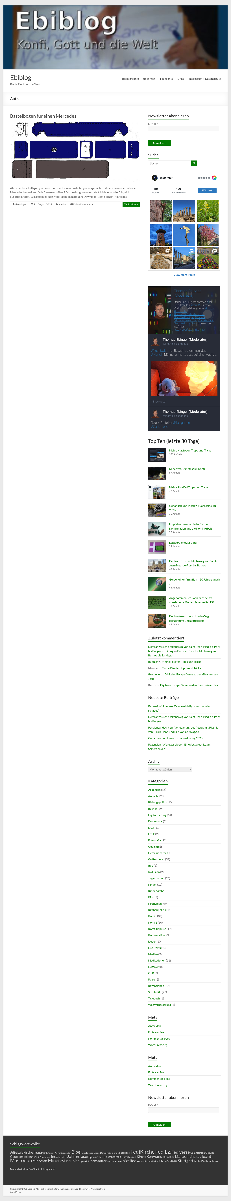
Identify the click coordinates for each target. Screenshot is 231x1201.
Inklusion (154, 872)
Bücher (152, 808)
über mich (149, 78)
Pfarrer (118, 1161)
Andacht (153, 796)
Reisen (152, 979)
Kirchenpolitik (157, 909)
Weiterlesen (131, 204)
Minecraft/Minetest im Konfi (187, 468)
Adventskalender (63, 1152)
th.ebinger (21, 204)
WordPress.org (157, 1044)
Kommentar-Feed (159, 1038)
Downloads (155, 821)
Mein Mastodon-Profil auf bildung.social (32, 1169)
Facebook (124, 1152)
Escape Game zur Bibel (183, 542)
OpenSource (97, 1161)
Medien (153, 954)
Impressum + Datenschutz (204, 78)
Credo (97, 1152)
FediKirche (142, 1152)
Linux (198, 1157)
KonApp (153, 1156)
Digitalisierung (157, 815)
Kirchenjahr (155, 903)
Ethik (151, 834)
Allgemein (154, 789)
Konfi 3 (152, 922)
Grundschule (45, 1157)
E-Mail (153, 123)
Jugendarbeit (156, 878)
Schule (162, 1161)
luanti (207, 1156)
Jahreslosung (79, 1156)
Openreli (83, 1161)
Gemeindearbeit (158, 853)
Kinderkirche (156, 890)
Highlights (166, 78)
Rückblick (153, 1161)
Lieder (152, 941)
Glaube (209, 1152)
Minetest (57, 1160)
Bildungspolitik (157, 802)
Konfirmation (156, 935)
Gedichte (154, 846)
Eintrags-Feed (156, 1032)
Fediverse (180, 1152)
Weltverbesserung (159, 1004)
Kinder (62, 204)
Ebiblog (20, 77)
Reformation (142, 1161)
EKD (151, 827)
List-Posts (154, 947)
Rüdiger (153, 661)
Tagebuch (154, 998)
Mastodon (21, 1160)
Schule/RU (154, 992)
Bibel (76, 1152)
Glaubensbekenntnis (24, 1157)
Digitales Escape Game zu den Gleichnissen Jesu (189, 685)
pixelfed (129, 1160)
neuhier (72, 1160)
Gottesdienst (156, 859)
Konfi (151, 916)
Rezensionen (156, 985)
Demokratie (105, 1152)
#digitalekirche (21, 1152)
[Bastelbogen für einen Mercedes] (75, 123)
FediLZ (163, 1151)
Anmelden (154, 1025)
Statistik (172, 1161)
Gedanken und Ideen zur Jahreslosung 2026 (175, 738)
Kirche (141, 1157)
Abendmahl (40, 1152)
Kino (151, 897)
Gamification (197, 1152)
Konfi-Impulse (157, 928)
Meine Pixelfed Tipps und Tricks (188, 487)
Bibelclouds (87, 1152)
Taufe (197, 1161)
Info (150, 865)
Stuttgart (185, 1160)
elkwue (115, 1152)
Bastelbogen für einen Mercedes (43, 116)
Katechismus (129, 1156)
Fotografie (154, 840)
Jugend (102, 1157)
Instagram (59, 1157)
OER (151, 973)
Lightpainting (185, 1156)
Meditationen (156, 960)
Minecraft (39, 1161)
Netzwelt (154, 966)
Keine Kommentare (84, 204)
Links (180, 78)
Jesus (95, 1156)
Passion (111, 1161)
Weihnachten (209, 1161)
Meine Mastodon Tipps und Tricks (190, 450)
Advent (50, 1152)
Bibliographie (130, 78)
